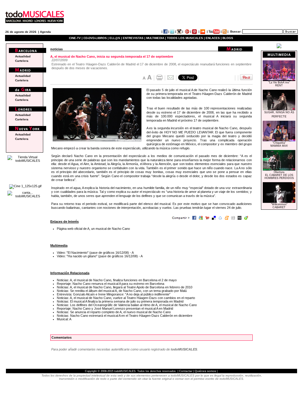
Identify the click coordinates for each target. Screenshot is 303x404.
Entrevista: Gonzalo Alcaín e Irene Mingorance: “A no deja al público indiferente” (113, 294)
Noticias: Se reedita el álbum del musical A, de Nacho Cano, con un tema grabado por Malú (122, 291)
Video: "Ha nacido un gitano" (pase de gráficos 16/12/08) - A (100, 256)
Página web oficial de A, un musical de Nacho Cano (93, 228)
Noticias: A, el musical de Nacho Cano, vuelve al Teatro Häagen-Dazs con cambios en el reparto (126, 298)
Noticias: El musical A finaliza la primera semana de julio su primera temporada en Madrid (120, 301)
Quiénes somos (205, 371)
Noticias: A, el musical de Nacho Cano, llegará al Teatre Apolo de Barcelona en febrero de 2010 (124, 287)
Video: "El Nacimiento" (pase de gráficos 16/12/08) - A (95, 252)
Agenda (45, 31)
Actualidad (22, 56)
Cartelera (21, 60)
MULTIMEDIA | (156, 38)
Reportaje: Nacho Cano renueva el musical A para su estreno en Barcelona (110, 283)
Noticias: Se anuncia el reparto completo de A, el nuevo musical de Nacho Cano (114, 312)
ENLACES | (214, 38)
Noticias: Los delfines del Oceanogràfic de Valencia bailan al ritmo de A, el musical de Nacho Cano (127, 305)
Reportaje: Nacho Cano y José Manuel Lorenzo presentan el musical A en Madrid (115, 308)
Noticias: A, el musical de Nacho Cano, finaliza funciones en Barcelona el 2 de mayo (117, 280)
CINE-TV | (76, 38)
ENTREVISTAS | (134, 38)
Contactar (185, 371)
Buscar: (235, 31)
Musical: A (64, 319)
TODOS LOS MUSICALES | (186, 38)
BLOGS (228, 38)
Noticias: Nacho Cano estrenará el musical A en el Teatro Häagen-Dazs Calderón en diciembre (124, 315)
